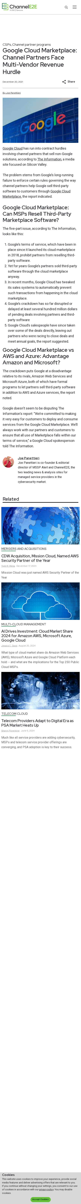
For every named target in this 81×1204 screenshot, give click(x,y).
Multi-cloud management (23, 624)
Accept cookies (40, 1199)
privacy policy (46, 1189)
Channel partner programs (31, 44)
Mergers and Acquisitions (24, 549)
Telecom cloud (14, 714)
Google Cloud (13, 148)
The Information (49, 159)
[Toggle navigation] (74, 7)
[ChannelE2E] (19, 7)
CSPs (7, 44)
